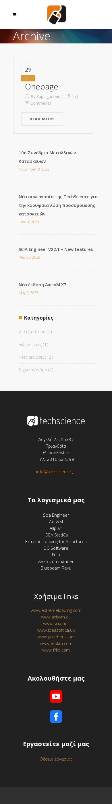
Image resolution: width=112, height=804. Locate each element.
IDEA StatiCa (56, 535)
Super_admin (48, 96)
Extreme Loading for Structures (56, 541)
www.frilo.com (56, 650)
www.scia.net (56, 623)
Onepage (41, 86)
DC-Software (56, 548)
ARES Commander (56, 561)
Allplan (56, 528)
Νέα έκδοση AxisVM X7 (42, 284)
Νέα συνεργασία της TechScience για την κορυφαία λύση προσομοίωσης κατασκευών (58, 205)
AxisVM (56, 521)
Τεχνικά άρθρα (33, 370)
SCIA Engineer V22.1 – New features (56, 249)
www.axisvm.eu (56, 617)
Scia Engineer (56, 515)
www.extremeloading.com (56, 610)
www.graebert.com (56, 636)
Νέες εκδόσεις (33, 357)
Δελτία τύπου (32, 332)
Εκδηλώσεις (30, 344)
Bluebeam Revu (56, 568)
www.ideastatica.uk (56, 630)
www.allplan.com (56, 643)
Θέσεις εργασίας (56, 759)
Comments (40, 103)
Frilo (56, 554)
